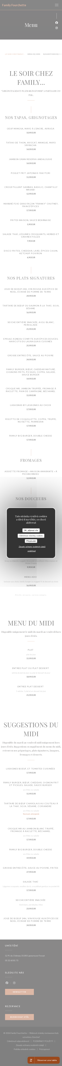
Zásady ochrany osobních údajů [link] (32, 547)
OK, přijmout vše (31, 530)
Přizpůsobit (31, 541)
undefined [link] (32, 551)
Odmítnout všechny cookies (31, 536)
